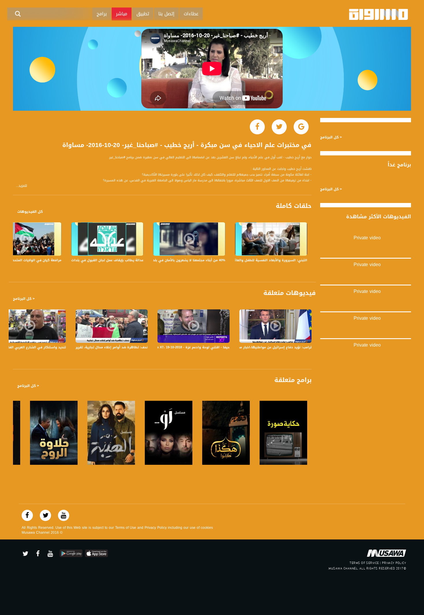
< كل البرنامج (24, 299)
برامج (102, 13)
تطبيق (142, 13)
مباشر (121, 13)
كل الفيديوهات (30, 211)
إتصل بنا (166, 13)
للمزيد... (21, 185)
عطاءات (191, 13)
